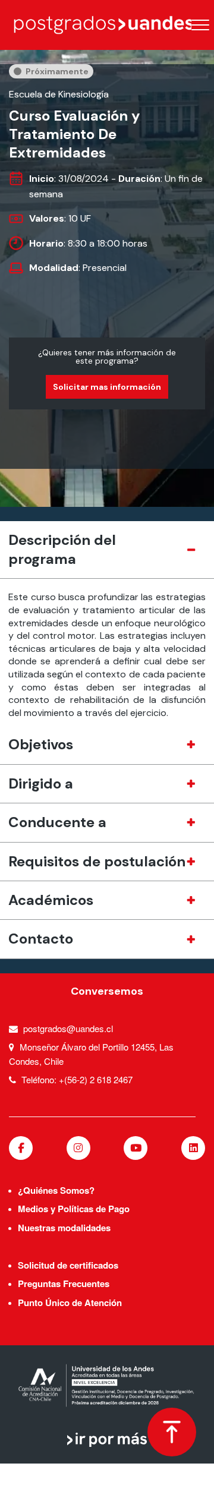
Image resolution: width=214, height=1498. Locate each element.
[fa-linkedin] (193, 1148)
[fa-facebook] (21, 1148)
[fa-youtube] (135, 1148)
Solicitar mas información (107, 386)
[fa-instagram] (78, 1148)
